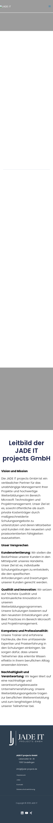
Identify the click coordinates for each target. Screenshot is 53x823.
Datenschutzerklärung (26, 789)
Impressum (21, 775)
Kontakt (20, 785)
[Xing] (31, 813)
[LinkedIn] (22, 813)
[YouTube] (26, 813)
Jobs (18, 780)
